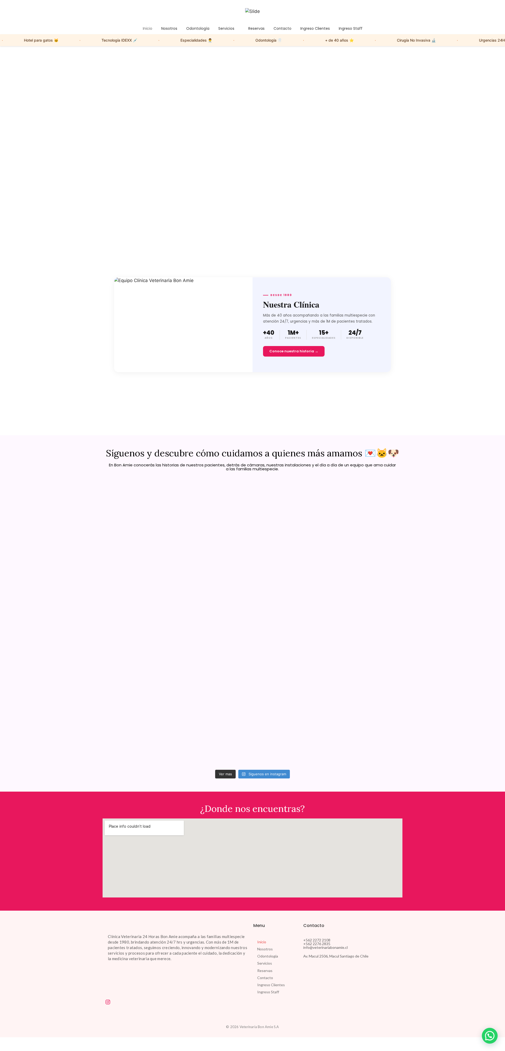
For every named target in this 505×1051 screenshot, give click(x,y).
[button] (275, 963)
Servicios (264, 963)
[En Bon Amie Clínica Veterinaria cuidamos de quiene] (139, 550)
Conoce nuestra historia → (293, 351)
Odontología (267, 956)
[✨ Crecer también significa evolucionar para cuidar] (214, 597)
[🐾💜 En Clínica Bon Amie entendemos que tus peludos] (290, 627)
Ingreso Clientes (271, 985)
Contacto (265, 977)
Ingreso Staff (268, 992)
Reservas (264, 970)
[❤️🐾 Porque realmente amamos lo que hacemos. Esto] (366, 611)
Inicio (261, 942)
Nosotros (265, 949)
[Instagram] (107, 1002)
